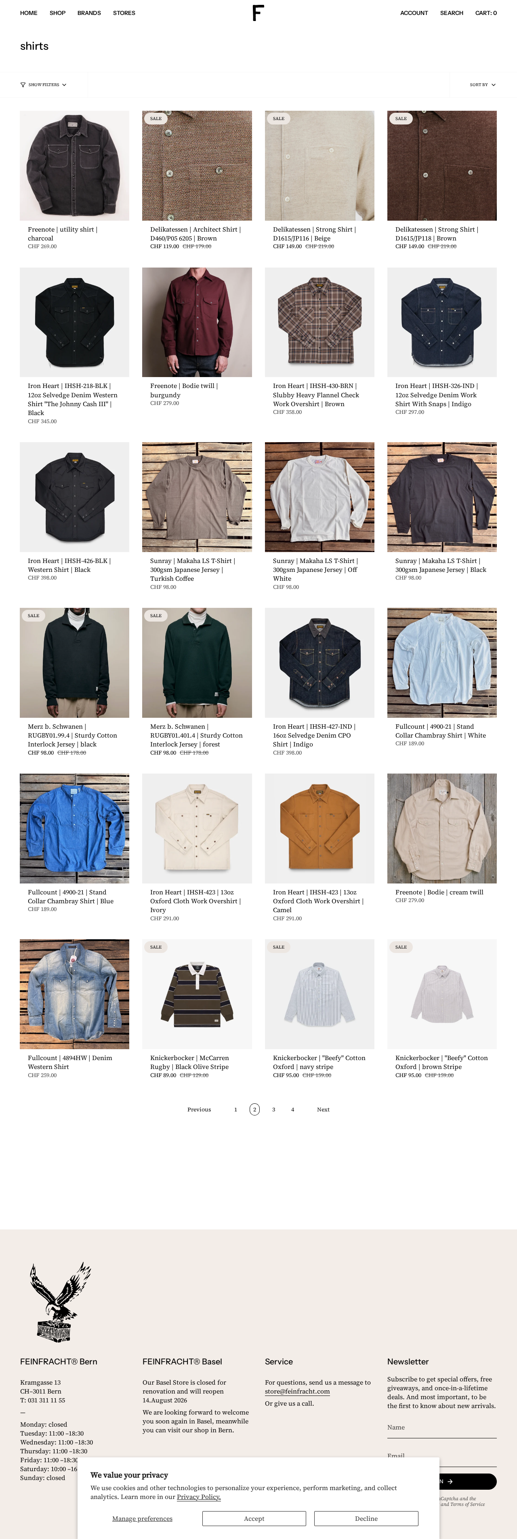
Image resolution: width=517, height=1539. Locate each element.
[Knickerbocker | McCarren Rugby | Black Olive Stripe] (197, 994)
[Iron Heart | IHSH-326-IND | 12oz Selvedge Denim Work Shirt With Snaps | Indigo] (442, 322)
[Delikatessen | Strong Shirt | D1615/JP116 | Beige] (319, 165)
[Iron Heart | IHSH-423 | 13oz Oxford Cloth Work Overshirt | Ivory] (197, 828)
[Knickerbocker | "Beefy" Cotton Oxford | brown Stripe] (442, 994)
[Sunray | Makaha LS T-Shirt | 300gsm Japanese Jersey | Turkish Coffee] (197, 497)
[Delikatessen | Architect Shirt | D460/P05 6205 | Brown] (197, 165)
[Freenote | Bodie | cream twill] (442, 828)
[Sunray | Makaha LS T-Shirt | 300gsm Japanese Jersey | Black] (442, 497)
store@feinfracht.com (297, 1391)
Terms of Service (467, 1504)
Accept (254, 1518)
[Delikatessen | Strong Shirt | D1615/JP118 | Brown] (442, 165)
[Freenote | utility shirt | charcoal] (74, 165)
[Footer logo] (60, 1302)
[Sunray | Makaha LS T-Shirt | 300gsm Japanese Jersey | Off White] (319, 497)
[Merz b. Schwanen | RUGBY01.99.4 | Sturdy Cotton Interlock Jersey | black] (74, 662)
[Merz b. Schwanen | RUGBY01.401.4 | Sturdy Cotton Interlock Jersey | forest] (197, 662)
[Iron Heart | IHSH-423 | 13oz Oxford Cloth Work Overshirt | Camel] (319, 828)
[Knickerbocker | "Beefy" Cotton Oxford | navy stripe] (319, 994)
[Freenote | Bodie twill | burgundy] (197, 322)
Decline (366, 1518)
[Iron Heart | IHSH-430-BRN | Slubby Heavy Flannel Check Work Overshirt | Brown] (319, 322)
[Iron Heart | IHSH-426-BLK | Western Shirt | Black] (74, 497)
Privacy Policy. (199, 1496)
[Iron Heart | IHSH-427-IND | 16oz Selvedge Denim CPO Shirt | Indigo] (319, 662)
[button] (57, 13)
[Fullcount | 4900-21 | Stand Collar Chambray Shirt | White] (442, 662)
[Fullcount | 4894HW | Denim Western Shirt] (74, 994)
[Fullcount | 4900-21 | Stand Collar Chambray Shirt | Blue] (74, 828)
